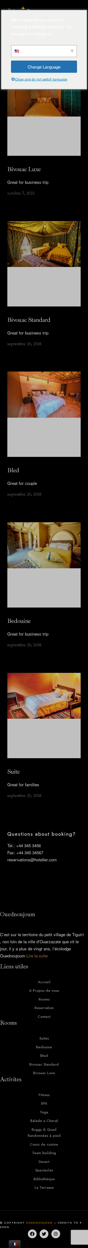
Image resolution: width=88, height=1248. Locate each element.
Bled (13, 470)
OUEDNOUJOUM (39, 1223)
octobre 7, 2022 (20, 193)
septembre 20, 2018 (24, 343)
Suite (13, 771)
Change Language (44, 66)
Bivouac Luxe (24, 169)
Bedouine (19, 621)
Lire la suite (37, 956)
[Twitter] (44, 1233)
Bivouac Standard (28, 320)
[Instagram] (55, 1233)
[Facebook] (32, 1233)
